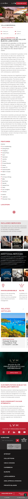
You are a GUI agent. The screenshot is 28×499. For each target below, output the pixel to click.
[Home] (4, 432)
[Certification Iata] (24, 442)
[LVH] (14, 3)
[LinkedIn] (14, 432)
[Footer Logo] (14, 426)
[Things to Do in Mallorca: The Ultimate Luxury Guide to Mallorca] (13, 325)
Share (7, 497)
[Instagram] (19, 432)
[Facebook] (9, 432)
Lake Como (5, 3)
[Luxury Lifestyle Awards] (14, 446)
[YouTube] (24, 432)
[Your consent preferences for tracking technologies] (25, 494)
